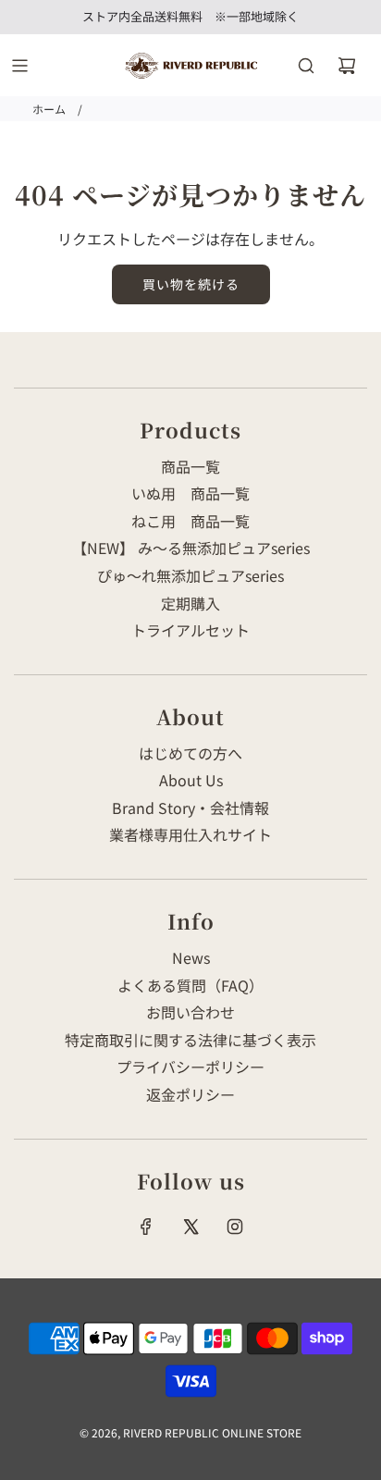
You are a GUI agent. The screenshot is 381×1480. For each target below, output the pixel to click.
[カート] (346, 65)
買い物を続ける (191, 284)
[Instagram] (235, 1226)
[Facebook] (146, 1226)
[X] (190, 1226)
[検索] (306, 65)
